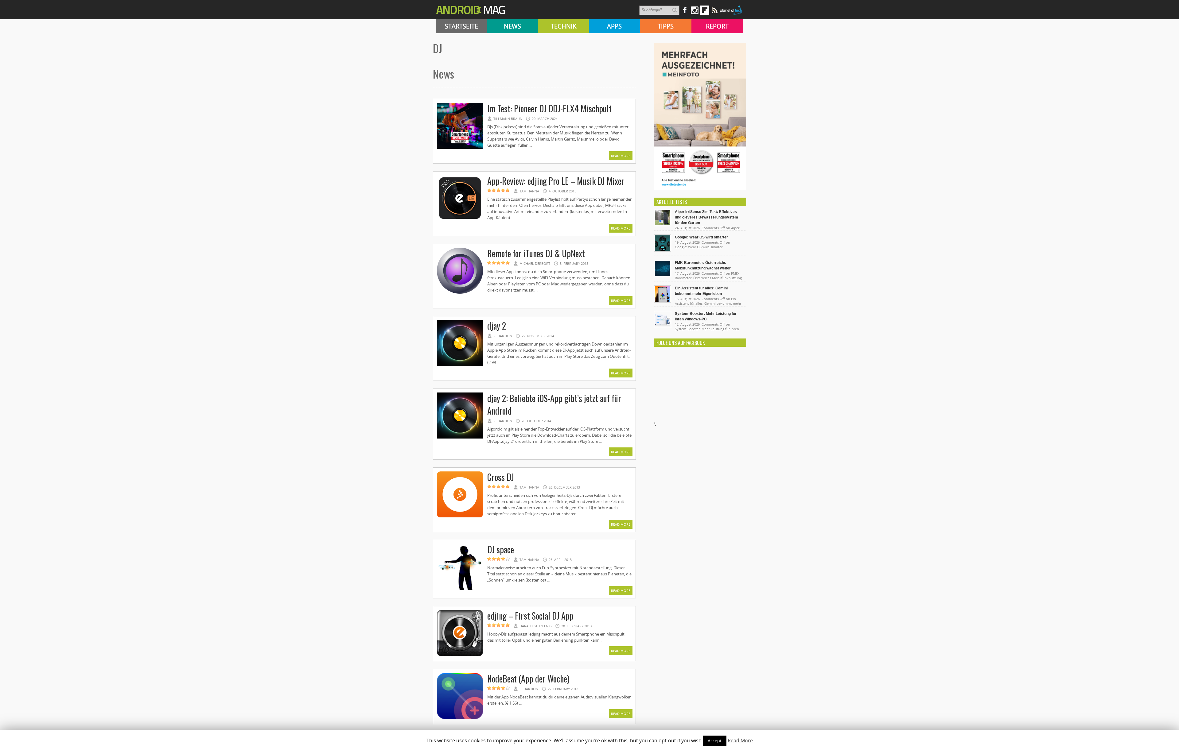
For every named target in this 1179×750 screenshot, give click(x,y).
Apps (614, 26)
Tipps (666, 26)
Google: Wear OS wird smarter (701, 237)
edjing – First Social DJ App (530, 615)
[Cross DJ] (460, 516)
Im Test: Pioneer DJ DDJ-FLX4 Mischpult (549, 108)
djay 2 (496, 325)
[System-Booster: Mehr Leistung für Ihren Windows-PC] (662, 326)
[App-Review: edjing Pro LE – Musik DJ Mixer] (460, 220)
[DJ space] (460, 589)
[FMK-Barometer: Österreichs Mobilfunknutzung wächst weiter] (662, 275)
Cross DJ (500, 477)
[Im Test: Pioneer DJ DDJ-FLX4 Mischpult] (460, 148)
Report (717, 26)
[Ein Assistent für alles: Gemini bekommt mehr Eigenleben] (662, 301)
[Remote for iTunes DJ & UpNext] (460, 293)
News (512, 26)
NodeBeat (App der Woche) (528, 678)
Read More (620, 155)
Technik (563, 26)
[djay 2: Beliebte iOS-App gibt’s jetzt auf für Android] (460, 437)
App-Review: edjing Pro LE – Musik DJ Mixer (556, 181)
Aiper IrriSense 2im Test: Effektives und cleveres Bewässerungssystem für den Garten (706, 217)
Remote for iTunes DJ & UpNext (536, 253)
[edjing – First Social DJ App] (460, 655)
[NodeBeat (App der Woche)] (460, 718)
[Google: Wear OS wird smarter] (662, 250)
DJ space (500, 549)
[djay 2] (460, 365)
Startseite (461, 26)
